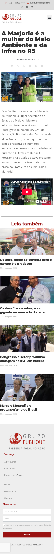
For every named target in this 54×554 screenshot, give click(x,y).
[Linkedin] (32, 7)
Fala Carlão (9, 468)
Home (7, 485)
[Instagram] (22, 7)
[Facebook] (27, 7)
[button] (49, 17)
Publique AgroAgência (14, 475)
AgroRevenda (10, 462)
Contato (8, 498)
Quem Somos (10, 491)
